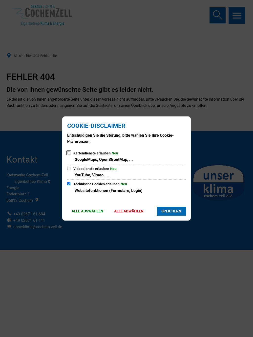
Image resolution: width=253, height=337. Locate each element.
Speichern (171, 211)
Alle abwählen (129, 211)
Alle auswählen (87, 211)
